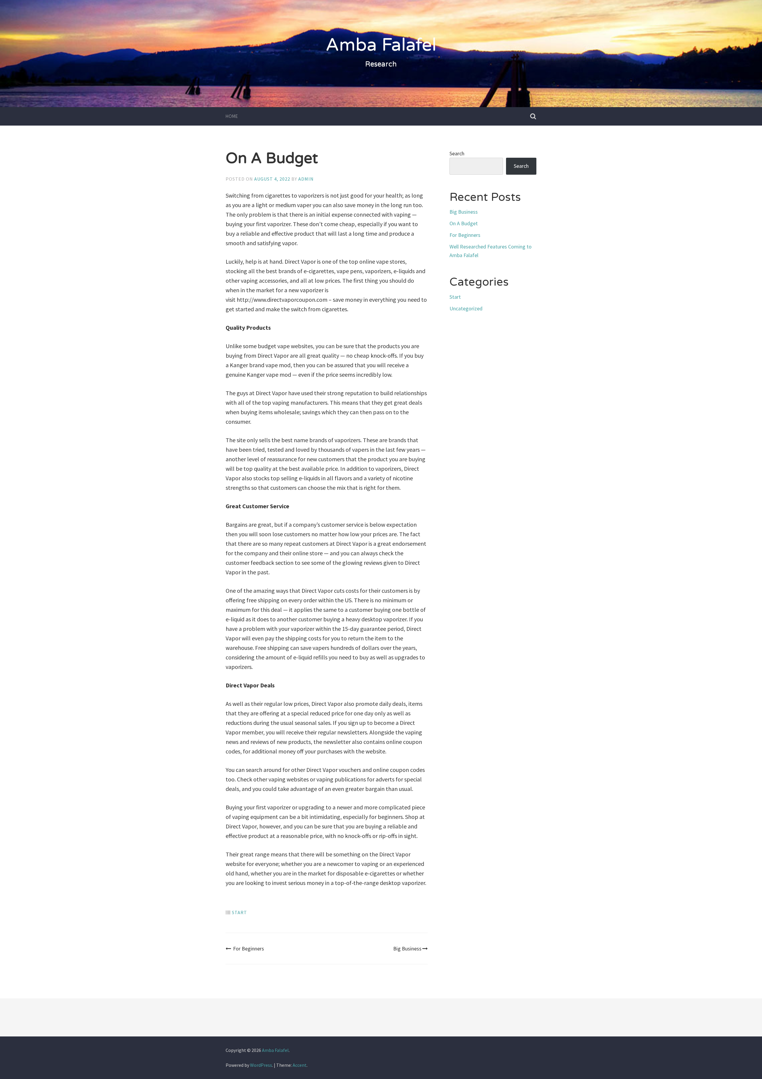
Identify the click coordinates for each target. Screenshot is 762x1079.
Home (232, 116)
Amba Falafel (381, 45)
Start (239, 912)
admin (306, 179)
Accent (300, 1065)
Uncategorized (466, 308)
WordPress (261, 1065)
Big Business (407, 948)
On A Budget (463, 223)
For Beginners (248, 948)
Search (456, 153)
